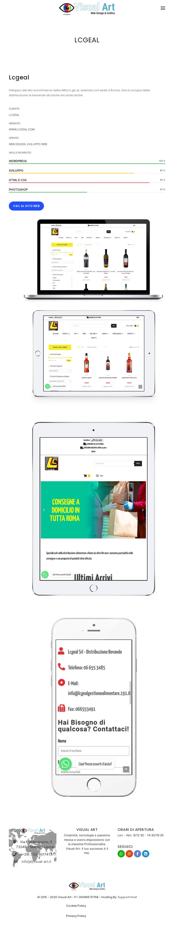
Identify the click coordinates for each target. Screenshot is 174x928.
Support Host (127, 897)
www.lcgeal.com (22, 129)
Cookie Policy (76, 906)
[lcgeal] (93, 257)
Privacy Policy (76, 916)
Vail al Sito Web (26, 206)
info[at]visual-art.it (36, 861)
